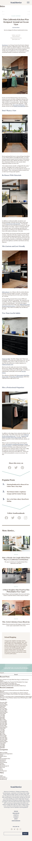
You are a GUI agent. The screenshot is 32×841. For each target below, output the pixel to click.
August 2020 (3, 743)
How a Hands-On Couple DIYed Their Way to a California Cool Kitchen (16, 559)
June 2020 (2, 745)
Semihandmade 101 (4, 766)
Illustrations (2, 761)
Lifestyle (2, 763)
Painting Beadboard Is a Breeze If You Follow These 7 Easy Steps (18, 485)
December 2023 (3, 702)
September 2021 (3, 727)
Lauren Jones (16, 27)
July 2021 (2, 729)
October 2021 (3, 725)
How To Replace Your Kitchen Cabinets (19, 692)
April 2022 (2, 718)
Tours (1, 768)
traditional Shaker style (7, 364)
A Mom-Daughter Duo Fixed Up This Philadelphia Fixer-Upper (16, 591)
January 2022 (3, 722)
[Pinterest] (17, 829)
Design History (3, 756)
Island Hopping (3, 762)
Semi (16, 2)
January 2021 (3, 736)
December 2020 (3, 738)
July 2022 (2, 714)
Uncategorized (3, 770)
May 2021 (2, 731)
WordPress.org (3, 779)
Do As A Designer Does (5, 758)
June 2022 (2, 716)
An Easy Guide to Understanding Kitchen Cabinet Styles (19, 696)
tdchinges (2, 697)
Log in (1, 775)
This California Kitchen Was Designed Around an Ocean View (16, 22)
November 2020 (3, 739)
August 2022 (3, 713)
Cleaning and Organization (6, 753)
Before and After (3, 752)
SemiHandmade (16, 820)
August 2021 (3, 728)
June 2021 (2, 730)
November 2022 (3, 709)
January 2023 (3, 708)
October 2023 (3, 703)
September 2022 (4, 712)
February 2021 (3, 735)
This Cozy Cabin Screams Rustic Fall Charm (10, 684)
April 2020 (2, 747)
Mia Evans (2, 696)
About (16, 818)
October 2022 (3, 711)
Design (16, 554)
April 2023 (2, 707)
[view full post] (16, 543)
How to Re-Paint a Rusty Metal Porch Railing (18, 500)
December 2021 (3, 723)
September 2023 (4, 705)
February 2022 (3, 720)
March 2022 (3, 719)
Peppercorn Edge (6, 358)
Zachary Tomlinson (4, 692)
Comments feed (3, 778)
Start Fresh (2, 767)
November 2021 (3, 724)
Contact (16, 817)
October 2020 (3, 740)
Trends (1, 769)
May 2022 (2, 717)
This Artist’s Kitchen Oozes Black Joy (16, 622)
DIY (1, 757)
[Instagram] (20, 829)
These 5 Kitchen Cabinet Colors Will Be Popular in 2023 (18, 697)
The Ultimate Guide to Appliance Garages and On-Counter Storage (16, 492)
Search (25, 833)
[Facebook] (11, 829)
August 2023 (3, 706)
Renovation (2, 764)
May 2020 (2, 746)
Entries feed (2, 776)
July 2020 (2, 744)
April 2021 (2, 733)
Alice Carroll (3, 690)
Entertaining (3, 759)
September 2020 (4, 741)
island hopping (15, 16)
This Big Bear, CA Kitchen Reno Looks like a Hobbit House (13, 685)
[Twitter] (14, 829)
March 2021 (2, 734)
